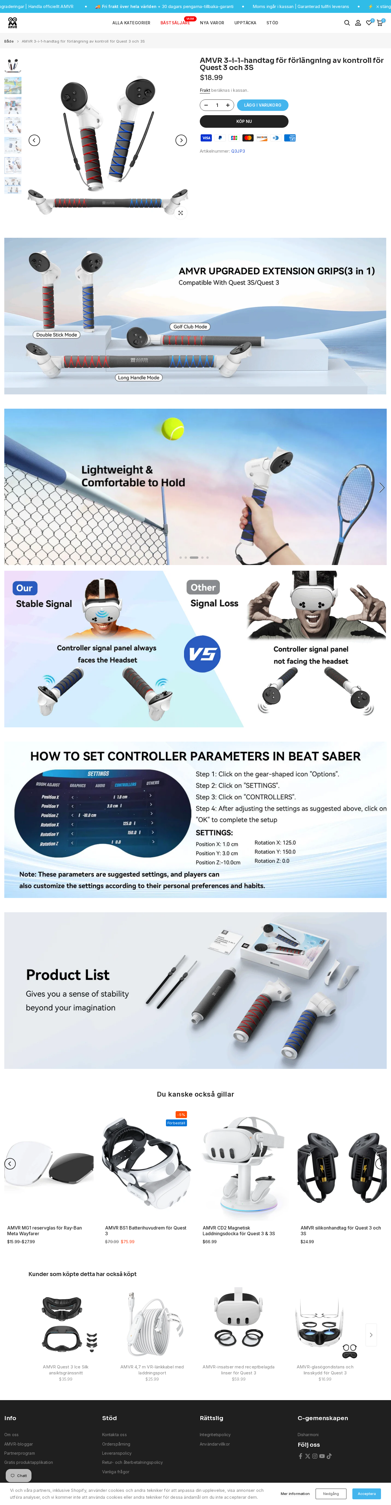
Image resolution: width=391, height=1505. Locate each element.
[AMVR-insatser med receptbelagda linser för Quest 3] (239, 1324)
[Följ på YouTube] (322, 1456)
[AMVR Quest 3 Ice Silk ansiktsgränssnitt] (66, 1324)
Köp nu (244, 121)
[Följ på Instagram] (315, 1456)
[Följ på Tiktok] (329, 1456)
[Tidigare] (34, 140)
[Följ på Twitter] (308, 1456)
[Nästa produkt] (371, 1335)
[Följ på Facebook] (300, 1456)
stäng (385, 6)
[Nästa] (181, 140)
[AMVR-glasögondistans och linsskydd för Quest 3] (325, 1324)
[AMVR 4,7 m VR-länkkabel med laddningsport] (152, 1324)
